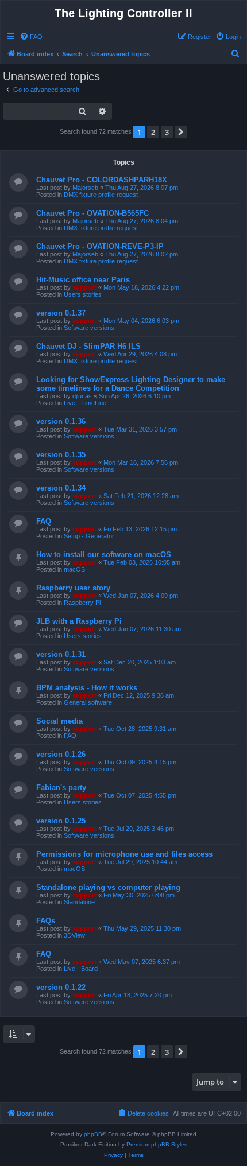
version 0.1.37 (61, 313)
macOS (74, 569)
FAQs (45, 920)
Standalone (79, 902)
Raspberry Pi (82, 602)
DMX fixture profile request (101, 194)
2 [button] (153, 132)
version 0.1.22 (61, 987)
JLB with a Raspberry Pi (79, 621)
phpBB (93, 1134)
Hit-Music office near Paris (83, 279)
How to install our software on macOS (103, 554)
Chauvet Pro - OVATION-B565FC (92, 213)
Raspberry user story (73, 588)
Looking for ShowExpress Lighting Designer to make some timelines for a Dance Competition (130, 383)
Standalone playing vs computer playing (108, 887)
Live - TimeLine (85, 402)
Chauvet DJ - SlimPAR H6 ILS (88, 346)
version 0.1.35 (61, 454)
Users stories (83, 294)
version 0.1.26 (61, 754)
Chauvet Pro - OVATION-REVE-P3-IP (100, 246)
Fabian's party (61, 787)
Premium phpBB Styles (156, 1144)
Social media (59, 721)
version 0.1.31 (61, 654)
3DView (74, 935)
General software (88, 702)
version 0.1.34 (61, 488)
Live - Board (81, 968)
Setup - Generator (89, 536)
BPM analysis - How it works (86, 687)
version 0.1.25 (61, 821)
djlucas (82, 395)
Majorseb (85, 187)
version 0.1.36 (61, 421)
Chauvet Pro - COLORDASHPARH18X (101, 180)
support (84, 287)
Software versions (89, 327)
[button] (181, 132)
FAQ (43, 521)
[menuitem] (31, 37)
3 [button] (167, 132)
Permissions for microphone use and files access (124, 854)
